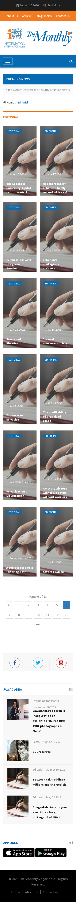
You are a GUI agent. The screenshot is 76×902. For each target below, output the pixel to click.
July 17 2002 (17, 329)
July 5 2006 (16, 406)
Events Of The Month (46, 701)
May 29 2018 (53, 797)
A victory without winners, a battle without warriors (55, 493)
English (52, 5)
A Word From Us (54, 572)
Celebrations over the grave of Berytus (18, 264)
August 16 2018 (55, 769)
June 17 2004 (54, 174)
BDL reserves (42, 752)
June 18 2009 (18, 174)
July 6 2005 (53, 250)
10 (38, 615)
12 (57, 615)
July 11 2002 (53, 562)
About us (31, 892)
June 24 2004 (54, 403)
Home (10, 102)
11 (47, 615)
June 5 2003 (53, 479)
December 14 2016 (21, 482)
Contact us (50, 892)
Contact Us (63, 16)
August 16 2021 (52, 742)
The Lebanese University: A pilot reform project (18, 188)
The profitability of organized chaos (54, 416)
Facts (36, 742)
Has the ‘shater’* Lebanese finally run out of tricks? (55, 188)
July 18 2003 (53, 329)
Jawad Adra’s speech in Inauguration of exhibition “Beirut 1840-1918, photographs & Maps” (49, 721)
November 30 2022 (44, 707)
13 (66, 615)
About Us (12, 16)
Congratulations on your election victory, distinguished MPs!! (50, 812)
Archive (27, 16)
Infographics (44, 16)
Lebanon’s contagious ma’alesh (51, 264)
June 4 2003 (17, 250)
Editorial (23, 102)
